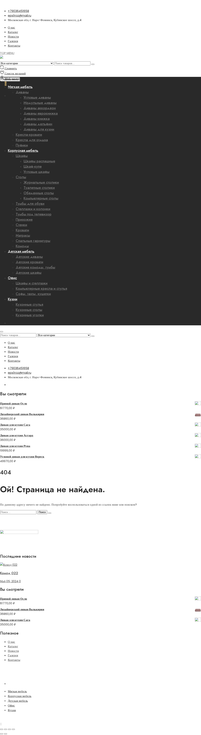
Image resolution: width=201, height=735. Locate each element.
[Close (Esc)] (1, 729)
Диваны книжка (37, 118)
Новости (13, 36)
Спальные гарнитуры (33, 240)
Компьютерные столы (41, 198)
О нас (11, 27)
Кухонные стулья (29, 304)
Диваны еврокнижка (41, 113)
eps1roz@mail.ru (19, 15)
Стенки (21, 224)
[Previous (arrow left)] (1, 733)
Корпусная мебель (23, 150)
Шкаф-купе (33, 166)
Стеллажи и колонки (33, 209)
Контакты (14, 45)
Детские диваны (29, 256)
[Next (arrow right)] (5, 733)
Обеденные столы (39, 193)
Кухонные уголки (30, 315)
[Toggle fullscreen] (9, 729)
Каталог (13, 32)
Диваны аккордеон (40, 108)
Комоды (22, 246)
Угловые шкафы (36, 171)
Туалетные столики (39, 187)
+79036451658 (18, 11)
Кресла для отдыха (32, 140)
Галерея (13, 41)
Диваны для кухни (39, 129)
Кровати (22, 230)
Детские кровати (29, 262)
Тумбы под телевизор (33, 214)
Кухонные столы (29, 309)
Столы (21, 177)
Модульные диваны (40, 102)
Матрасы (23, 235)
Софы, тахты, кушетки (33, 293)
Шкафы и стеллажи (32, 283)
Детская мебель (21, 251)
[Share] (5, 729)
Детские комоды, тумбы (35, 267)
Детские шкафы (28, 272)
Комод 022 (9, 573)
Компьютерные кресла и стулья (41, 288)
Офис (12, 278)
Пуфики (22, 145)
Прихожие (24, 219)
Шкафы (22, 155)
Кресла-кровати (29, 134)
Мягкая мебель (17, 691)
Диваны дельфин (38, 124)
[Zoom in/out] (13, 729)
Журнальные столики (41, 182)
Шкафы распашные (39, 161)
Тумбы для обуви (30, 203)
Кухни (12, 299)
